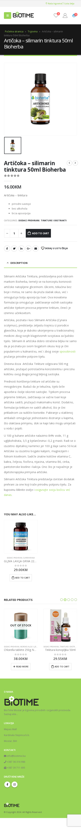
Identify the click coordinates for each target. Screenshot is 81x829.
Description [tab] (19, 263)
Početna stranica (14, 31)
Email (35, 248)
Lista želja (69, 3)
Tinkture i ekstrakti (54, 220)
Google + (28, 248)
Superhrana (29, 558)
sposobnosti (67, 351)
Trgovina (33, 31)
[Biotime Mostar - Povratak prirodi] (23, 15)
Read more (22, 666)
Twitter (14, 248)
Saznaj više (10, 714)
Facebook (7, 248)
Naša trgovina (54, 3)
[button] (61, 599)
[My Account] (65, 15)
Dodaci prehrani (29, 220)
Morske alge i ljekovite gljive (34, 646)
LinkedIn (21, 248)
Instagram (14, 784)
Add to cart (40, 233)
